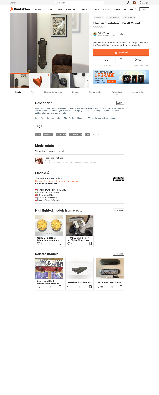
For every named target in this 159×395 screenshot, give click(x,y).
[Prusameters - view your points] (134, 2)
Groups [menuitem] (117, 9)
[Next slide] (87, 80)
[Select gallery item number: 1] (47, 233)
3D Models (99, 17)
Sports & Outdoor (113, 17)
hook (38, 134)
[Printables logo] (20, 9)
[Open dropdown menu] (146, 22)
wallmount (48, 134)
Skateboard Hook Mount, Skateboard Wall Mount (49, 282)
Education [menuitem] (128, 9)
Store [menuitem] (50, 9)
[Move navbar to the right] (135, 9)
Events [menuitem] (106, 9)
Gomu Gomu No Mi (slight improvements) (48, 239)
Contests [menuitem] (84, 9)
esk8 (87, 134)
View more (118, 210)
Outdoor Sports (130, 17)
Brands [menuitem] (96, 9)
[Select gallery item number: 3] (51, 233)
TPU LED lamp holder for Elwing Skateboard (78, 239)
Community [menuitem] (71, 9)
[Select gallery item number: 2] (49, 233)
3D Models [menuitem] (38, 9)
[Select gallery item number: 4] (82, 233)
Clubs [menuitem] (59, 9)
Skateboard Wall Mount (79, 282)
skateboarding (76, 134)
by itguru (48, 160)
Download (123, 52)
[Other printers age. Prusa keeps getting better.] (121, 77)
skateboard (61, 134)
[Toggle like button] (38, 243)
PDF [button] (121, 103)
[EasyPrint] (128, 3)
